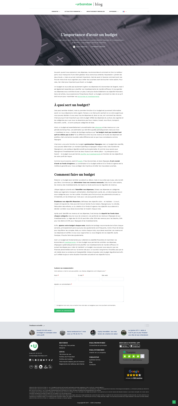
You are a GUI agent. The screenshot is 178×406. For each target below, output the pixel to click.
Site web (105, 275)
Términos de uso (65, 354)
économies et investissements (88, 96)
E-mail (81, 275)
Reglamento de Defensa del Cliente (71, 364)
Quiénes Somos (94, 360)
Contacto (92, 364)
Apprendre (113, 11)
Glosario (62, 348)
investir (80, 161)
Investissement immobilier (96, 11)
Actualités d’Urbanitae (72, 11)
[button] (134, 374)
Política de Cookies (66, 359)
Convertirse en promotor (98, 345)
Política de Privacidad (67, 357)
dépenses (98, 127)
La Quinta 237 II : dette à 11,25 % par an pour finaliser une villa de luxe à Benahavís (138, 333)
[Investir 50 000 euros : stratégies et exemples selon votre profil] (32, 333)
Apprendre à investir (98, 46)
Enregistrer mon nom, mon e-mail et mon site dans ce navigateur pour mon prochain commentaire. (86, 305)
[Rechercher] (148, 11)
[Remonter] (174, 402)
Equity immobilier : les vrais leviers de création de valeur (108, 333)
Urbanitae (55, 11)
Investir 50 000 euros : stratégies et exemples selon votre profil (47, 333)
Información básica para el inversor (72, 361)
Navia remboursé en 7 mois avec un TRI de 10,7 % (76, 333)
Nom (56, 275)
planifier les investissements (90, 154)
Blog (90, 362)
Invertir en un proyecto (97, 352)
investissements (70, 242)
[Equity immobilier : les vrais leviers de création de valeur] (93, 333)
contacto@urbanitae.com (38, 356)
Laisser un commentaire (64, 310)
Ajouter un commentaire (63, 284)
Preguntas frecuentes (67, 345)
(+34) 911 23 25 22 (35, 353)
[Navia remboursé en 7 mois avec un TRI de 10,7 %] (62, 333)
